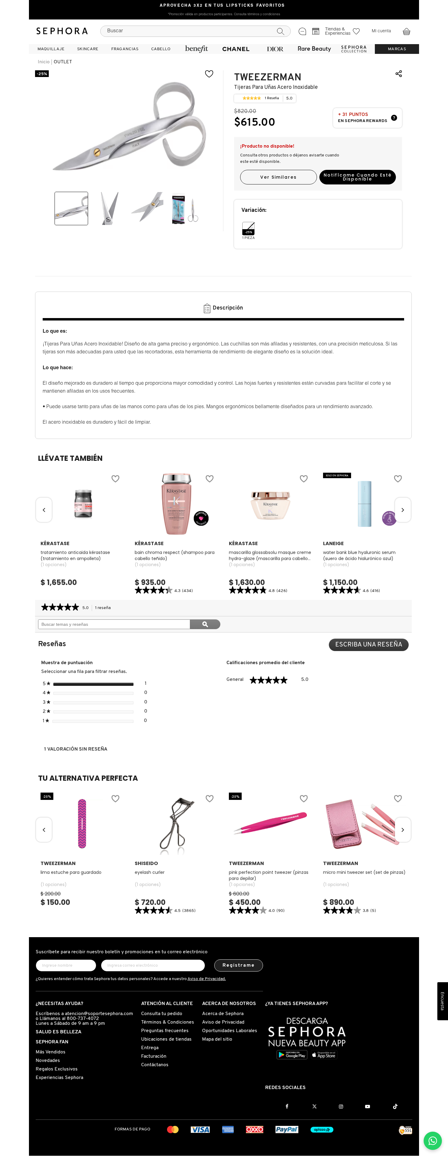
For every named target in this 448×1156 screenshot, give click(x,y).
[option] (71, 208)
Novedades (48, 1060)
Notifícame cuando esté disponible (358, 177)
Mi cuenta (381, 31)
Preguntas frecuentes (165, 1030)
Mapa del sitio (217, 1039)
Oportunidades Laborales (229, 1030)
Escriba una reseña (372, 646)
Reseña (272, 99)
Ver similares (278, 177)
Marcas (397, 49)
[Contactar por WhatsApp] (433, 1141)
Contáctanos (155, 1065)
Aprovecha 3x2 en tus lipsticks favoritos (222, 6)
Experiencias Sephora (59, 1077)
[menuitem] (51, 49)
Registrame (238, 965)
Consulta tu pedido (161, 1013)
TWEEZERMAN (267, 77)
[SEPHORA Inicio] (62, 31)
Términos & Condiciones (167, 1022)
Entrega (149, 1048)
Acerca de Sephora (223, 1013)
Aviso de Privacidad (223, 1022)
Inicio (44, 62)
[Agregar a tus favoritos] (115, 479)
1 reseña (104, 608)
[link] (252, 98)
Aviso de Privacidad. (206, 979)
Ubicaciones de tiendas (166, 1039)
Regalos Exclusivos (57, 1069)
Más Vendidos (51, 1052)
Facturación (153, 1056)
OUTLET (63, 62)
